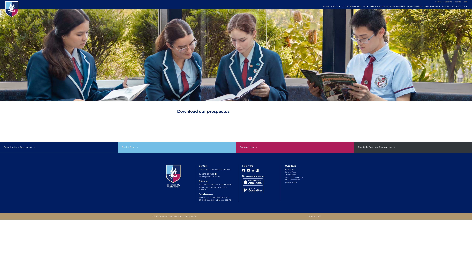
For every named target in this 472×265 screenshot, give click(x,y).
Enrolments (431, 6)
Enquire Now (247, 147)
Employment (290, 174)
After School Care (292, 180)
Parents (457, 2)
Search (438, 2)
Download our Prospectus (18, 147)
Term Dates (290, 169)
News (445, 6)
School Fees (290, 172)
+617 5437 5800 (207, 174)
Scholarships (414, 6)
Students (448, 2)
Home (326, 6)
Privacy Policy (291, 182)
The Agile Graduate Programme (387, 6)
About (334, 6)
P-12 (365, 6)
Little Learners (350, 6)
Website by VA (314, 216)
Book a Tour (128, 147)
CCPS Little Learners (294, 177)
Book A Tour (458, 6)
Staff (465, 2)
